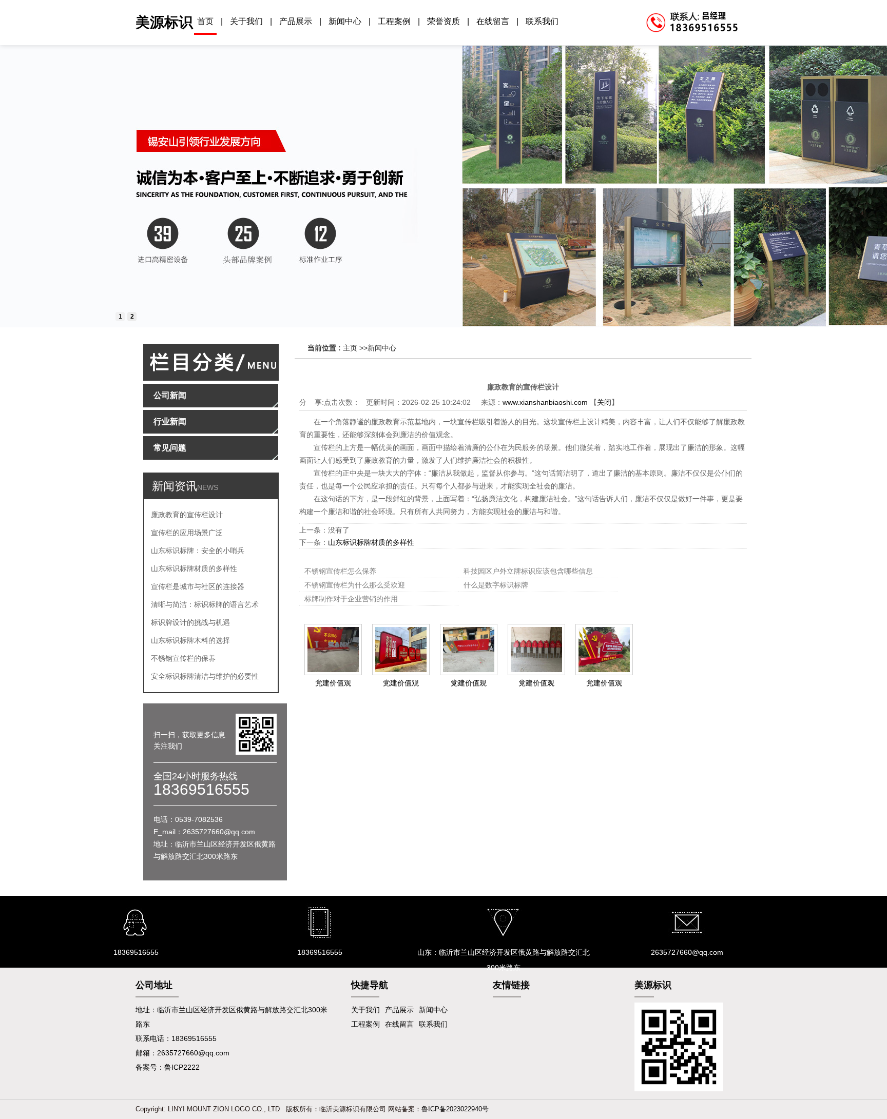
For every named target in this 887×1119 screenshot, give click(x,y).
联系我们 (542, 21)
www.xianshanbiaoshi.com (545, 402)
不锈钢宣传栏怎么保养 (340, 571)
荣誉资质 (443, 21)
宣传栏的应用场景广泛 (187, 532)
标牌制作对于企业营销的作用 (351, 599)
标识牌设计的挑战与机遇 (190, 622)
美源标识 (164, 22)
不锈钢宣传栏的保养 (183, 658)
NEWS (207, 487)
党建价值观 (333, 683)
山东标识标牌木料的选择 (190, 640)
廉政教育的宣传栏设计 (187, 515)
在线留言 (492, 21)
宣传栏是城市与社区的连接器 (197, 586)
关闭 (604, 402)
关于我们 (246, 21)
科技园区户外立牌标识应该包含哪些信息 (528, 571)
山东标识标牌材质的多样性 (194, 568)
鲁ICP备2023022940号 (455, 1109)
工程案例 (394, 21)
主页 (350, 348)
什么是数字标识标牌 (496, 585)
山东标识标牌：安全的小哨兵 (197, 550)
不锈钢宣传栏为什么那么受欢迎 (354, 585)
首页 (205, 21)
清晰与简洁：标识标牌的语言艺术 (205, 604)
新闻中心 (345, 21)
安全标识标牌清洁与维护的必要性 (205, 676)
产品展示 (295, 21)
